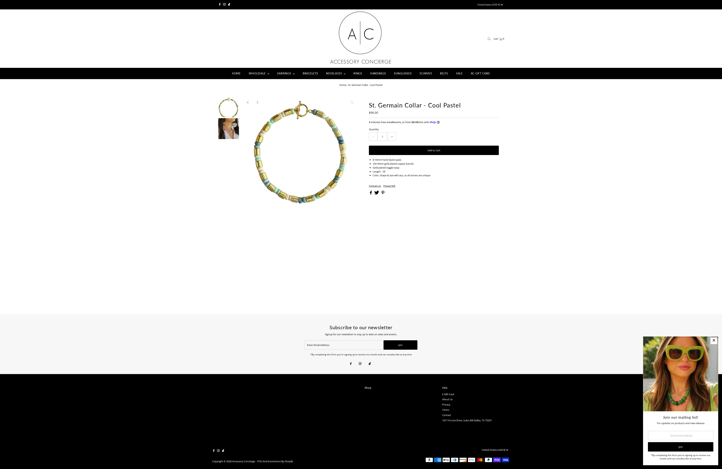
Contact (446, 415)
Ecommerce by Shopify (280, 461)
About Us (447, 399)
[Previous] (248, 102)
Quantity (374, 129)
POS (259, 461)
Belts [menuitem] (444, 73)
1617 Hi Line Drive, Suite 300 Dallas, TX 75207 (467, 420)
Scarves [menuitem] (426, 73)
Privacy (446, 404)
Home (342, 85)
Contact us (375, 186)
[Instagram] (224, 4)
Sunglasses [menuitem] (403, 73)
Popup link (389, 186)
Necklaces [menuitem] (334, 73)
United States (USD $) (489, 4)
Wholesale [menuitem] (258, 73)
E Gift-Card (448, 394)
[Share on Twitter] (377, 193)
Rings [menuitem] (357, 73)
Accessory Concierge (244, 461)
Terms (445, 410)
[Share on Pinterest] (383, 193)
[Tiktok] (229, 4)
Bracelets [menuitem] (310, 73)
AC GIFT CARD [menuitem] (480, 73)
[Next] (257, 102)
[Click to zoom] (352, 102)
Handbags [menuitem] (378, 73)
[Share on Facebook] (371, 193)
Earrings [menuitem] (284, 73)
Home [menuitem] (236, 73)
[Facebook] (219, 4)
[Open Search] (489, 39)
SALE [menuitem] (459, 73)
